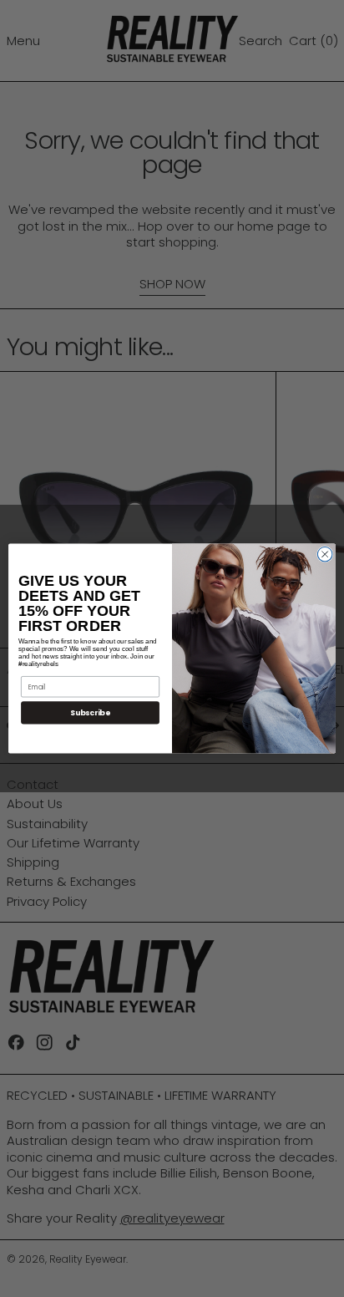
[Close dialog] (324, 554)
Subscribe (90, 712)
